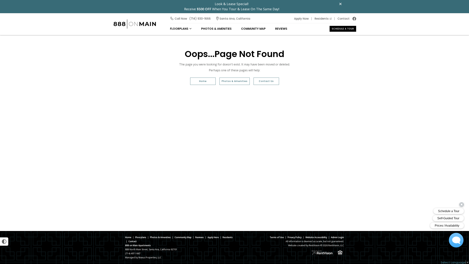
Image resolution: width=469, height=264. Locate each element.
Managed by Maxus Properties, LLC (143, 257)
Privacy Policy (295, 237)
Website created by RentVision (304, 245)
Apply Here (213, 237)
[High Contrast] (4, 241)
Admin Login (337, 237)
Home (203, 81)
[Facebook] (354, 19)
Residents (322, 19)
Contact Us (266, 81)
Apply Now (301, 19)
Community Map (253, 29)
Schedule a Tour (343, 28)
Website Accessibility (316, 237)
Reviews (281, 29)
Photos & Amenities (216, 29)
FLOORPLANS (179, 29)
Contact (343, 19)
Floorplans (140, 237)
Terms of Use (277, 237)
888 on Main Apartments (138, 245)
